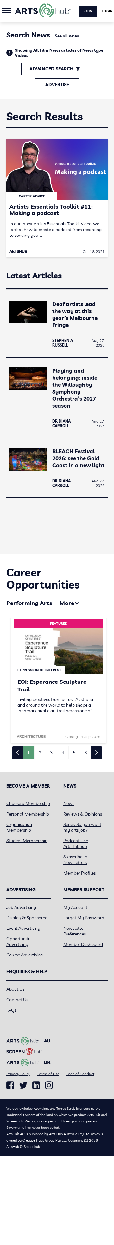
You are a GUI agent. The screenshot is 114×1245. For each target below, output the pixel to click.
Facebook (10, 1085)
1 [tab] (28, 753)
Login (107, 11)
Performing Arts (29, 603)
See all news (67, 35)
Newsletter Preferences (74, 931)
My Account (75, 907)
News (68, 803)
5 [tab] (74, 753)
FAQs (11, 1010)
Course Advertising (24, 955)
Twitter (23, 1085)
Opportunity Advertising (18, 941)
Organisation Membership (19, 827)
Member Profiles (79, 873)
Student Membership (27, 840)
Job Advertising (21, 907)
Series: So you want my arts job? (82, 827)
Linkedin (36, 1085)
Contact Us (17, 999)
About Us (15, 989)
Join (88, 11)
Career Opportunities (42, 578)
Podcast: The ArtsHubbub (75, 843)
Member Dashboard (83, 944)
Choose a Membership (28, 803)
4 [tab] (62, 753)
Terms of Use (48, 1073)
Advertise (57, 85)
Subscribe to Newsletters (75, 859)
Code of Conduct (80, 1073)
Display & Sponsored (27, 918)
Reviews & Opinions (82, 814)
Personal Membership (27, 814)
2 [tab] (40, 753)
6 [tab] (85, 753)
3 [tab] (51, 753)
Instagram (49, 1085)
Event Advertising (23, 928)
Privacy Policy (18, 1073)
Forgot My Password (83, 918)
